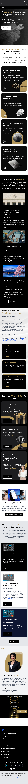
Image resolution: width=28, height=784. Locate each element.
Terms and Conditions (9, 733)
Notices (5, 742)
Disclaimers (6, 739)
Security (5, 745)
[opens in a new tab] (3, 3)
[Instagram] (11, 769)
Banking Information (9, 748)
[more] (3, 7)
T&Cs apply (11, 412)
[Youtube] (14, 769)
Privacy (5, 736)
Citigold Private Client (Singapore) (13, 339)
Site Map (5, 757)
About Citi (6, 751)
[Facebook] (17, 769)
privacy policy (16, 777)
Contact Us (6, 754)
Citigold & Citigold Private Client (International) (13, 340)
